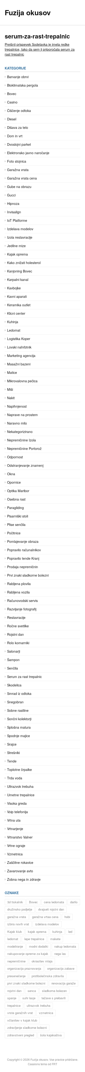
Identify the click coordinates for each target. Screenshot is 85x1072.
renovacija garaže (63, 983)
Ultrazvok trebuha (20, 786)
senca (32, 990)
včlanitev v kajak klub (22, 1020)
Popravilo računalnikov (24, 549)
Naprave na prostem (22, 414)
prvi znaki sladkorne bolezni (26, 983)
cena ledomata (54, 902)
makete (55, 939)
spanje (11, 998)
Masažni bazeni (18, 364)
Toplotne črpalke (19, 769)
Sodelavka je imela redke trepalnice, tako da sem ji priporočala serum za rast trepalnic (40, 49)
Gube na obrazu (19, 186)
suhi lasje (28, 998)
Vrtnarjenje (15, 828)
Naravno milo (17, 423)
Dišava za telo (17, 127)
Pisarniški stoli (17, 516)
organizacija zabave (60, 968)
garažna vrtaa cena (45, 917)
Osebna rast (16, 499)
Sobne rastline (18, 710)
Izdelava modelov (20, 228)
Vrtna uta (14, 820)
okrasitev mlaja (42, 961)
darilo (73, 902)
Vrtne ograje (16, 845)
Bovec (11, 93)
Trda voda (14, 778)
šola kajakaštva (51, 1035)
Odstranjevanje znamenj (25, 465)
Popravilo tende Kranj (23, 558)
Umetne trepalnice (20, 795)
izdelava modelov (47, 924)
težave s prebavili (54, 998)
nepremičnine (16, 961)
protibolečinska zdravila (48, 976)
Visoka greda (17, 803)
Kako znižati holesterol (24, 262)
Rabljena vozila (18, 592)
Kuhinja (12, 321)
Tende (12, 761)
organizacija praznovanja (24, 968)
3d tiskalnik (15, 902)
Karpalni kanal (17, 279)
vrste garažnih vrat (20, 1013)
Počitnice (14, 533)
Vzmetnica (15, 854)
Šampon (13, 659)
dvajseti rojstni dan (51, 909)
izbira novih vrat (18, 924)
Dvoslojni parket (19, 144)
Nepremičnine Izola (21, 440)
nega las (60, 953)
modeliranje (15, 946)
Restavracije (16, 617)
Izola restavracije (19, 237)
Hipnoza (13, 203)
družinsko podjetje (19, 909)
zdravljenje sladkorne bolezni (27, 1027)
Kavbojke (14, 288)
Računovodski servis (22, 600)
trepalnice (14, 1005)
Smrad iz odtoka (19, 693)
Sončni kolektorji (19, 718)
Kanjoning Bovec (19, 271)
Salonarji (13, 651)
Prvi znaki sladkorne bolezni (28, 575)
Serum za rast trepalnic (24, 676)
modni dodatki (38, 946)
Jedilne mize (16, 245)
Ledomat (13, 330)
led (70, 931)
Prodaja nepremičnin (22, 566)
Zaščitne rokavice (20, 862)
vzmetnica (46, 1013)
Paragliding (15, 507)
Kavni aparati (17, 296)
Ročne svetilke (18, 626)
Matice (12, 372)
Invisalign (14, 212)
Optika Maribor (18, 490)
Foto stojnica (16, 161)
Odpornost (15, 457)
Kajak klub (14, 931)
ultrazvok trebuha (38, 1005)
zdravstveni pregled (20, 1035)
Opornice (14, 482)
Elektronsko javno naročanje (28, 152)
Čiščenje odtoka (19, 110)
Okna (11, 473)
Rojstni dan (15, 634)
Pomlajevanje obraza (22, 541)
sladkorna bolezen (54, 990)
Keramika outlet (18, 304)
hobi (67, 917)
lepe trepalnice (34, 939)
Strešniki (13, 752)
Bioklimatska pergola (22, 85)
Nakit (11, 397)
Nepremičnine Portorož (24, 448)
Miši (10, 389)
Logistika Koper (18, 338)
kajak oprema (37, 931)
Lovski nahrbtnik (19, 347)
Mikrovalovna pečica (22, 381)
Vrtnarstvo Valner (20, 837)
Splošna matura (19, 727)
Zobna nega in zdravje (24, 879)
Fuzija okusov (28, 12)
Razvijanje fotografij (21, 609)
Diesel (11, 119)
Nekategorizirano (20, 431)
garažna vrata (16, 917)
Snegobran (15, 702)
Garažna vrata (18, 169)
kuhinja (57, 931)
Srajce (12, 744)
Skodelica (14, 685)
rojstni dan (14, 990)
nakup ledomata (65, 946)
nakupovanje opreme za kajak (27, 953)
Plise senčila (16, 524)
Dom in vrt (14, 136)
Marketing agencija (21, 355)
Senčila (12, 668)
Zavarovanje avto (20, 871)
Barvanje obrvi (18, 76)
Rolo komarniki (18, 642)
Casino (12, 102)
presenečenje (16, 976)
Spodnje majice (18, 735)
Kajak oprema (17, 254)
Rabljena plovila (19, 583)
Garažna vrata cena (22, 178)
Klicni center (16, 313)
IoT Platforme (17, 220)
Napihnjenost (17, 406)
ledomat (12, 939)
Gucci (11, 195)
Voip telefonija (17, 811)
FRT (54, 1064)
